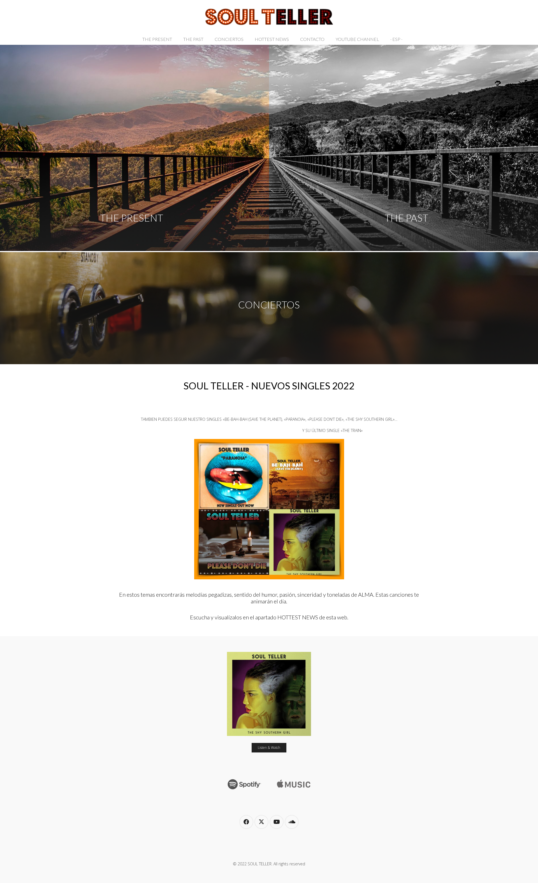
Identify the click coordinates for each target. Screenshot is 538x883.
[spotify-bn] (244, 782)
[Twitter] (261, 822)
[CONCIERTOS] (269, 308)
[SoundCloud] (292, 822)
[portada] (269, 694)
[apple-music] (293, 782)
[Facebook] (246, 822)
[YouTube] (277, 822)
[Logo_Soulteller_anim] (269, 16)
